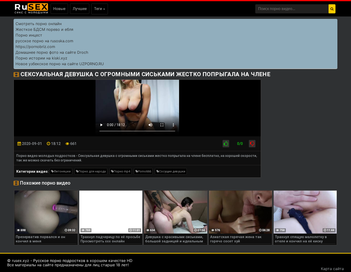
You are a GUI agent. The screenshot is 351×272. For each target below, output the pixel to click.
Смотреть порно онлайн (39, 23)
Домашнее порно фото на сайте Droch (52, 52)
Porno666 (144, 171)
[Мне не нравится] (252, 143)
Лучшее (80, 8)
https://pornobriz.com (35, 46)
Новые (59, 8)
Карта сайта (332, 268)
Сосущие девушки (172, 171)
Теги (99, 8)
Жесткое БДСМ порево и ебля (44, 29)
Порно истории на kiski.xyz (41, 58)
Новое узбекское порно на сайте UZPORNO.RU (60, 63)
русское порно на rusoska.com (44, 40)
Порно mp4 (122, 171)
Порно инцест (29, 35)
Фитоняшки (62, 171)
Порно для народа (92, 171)
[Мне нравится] (226, 143)
